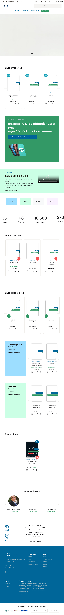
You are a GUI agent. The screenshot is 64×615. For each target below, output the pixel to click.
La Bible (50, 95)
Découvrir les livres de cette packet (22, 137)
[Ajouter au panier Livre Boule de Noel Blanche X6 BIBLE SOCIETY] (47, 414)
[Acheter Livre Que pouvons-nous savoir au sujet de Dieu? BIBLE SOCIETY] (36, 351)
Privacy (7, 586)
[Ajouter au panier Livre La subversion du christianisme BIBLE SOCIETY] (8, 103)
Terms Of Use (8, 583)
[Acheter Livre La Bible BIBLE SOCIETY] (51, 83)
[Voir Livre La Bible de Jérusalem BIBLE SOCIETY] (14, 328)
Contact (45, 566)
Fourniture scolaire (33, 564)
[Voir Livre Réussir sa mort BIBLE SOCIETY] (14, 271)
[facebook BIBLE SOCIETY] (22, 1)
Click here (8, 40)
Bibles (17, 10)
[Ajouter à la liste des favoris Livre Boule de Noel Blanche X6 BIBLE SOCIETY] (55, 414)
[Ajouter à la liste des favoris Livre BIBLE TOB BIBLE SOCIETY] (36, 271)
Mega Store (45, 11)
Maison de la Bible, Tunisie (33, 459)
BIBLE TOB (32, 262)
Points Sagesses (13, 260)
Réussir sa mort (13, 262)
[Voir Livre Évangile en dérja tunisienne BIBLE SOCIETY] (33, 470)
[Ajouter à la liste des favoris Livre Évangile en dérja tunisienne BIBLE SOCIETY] (36, 470)
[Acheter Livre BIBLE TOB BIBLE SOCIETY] (32, 251)
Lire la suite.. (22, 594)
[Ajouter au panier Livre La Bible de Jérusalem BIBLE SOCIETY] (8, 328)
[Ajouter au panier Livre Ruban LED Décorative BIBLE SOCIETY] (31, 414)
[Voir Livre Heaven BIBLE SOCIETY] (52, 371)
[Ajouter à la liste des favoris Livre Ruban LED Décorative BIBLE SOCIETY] (40, 414)
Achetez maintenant (15, 352)
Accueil (44, 556)
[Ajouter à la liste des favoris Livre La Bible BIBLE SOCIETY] (55, 103)
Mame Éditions (32, 93)
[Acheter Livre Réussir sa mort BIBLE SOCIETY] (13, 251)
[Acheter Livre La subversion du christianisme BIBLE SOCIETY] (13, 83)
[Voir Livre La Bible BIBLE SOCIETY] (52, 103)
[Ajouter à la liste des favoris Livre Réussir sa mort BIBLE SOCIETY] (17, 271)
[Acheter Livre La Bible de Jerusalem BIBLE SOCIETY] (51, 251)
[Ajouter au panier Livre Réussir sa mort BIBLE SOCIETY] (8, 271)
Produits (45, 561)
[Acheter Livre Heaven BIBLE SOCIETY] (51, 351)
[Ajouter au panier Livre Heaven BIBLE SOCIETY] (47, 372)
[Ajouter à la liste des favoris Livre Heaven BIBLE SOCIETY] (55, 371)
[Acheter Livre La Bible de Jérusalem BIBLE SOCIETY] (13, 308)
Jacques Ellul (13, 99)
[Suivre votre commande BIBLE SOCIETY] (50, 1)
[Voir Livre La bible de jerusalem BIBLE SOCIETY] (33, 328)
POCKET (51, 260)
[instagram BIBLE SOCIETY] (17, 1)
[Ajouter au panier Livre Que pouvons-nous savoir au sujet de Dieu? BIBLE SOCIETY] (31, 372)
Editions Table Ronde (13, 93)
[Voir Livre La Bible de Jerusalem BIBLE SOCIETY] (52, 271)
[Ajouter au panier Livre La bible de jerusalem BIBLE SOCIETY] (27, 328)
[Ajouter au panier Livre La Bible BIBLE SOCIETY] (46, 103)
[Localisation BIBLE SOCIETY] (46, 1)
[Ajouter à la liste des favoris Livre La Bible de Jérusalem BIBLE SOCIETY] (17, 328)
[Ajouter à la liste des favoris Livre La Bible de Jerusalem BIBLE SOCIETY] (55, 271)
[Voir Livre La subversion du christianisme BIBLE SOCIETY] (14, 103)
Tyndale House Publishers (53, 361)
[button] (53, 1)
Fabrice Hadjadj (13, 266)
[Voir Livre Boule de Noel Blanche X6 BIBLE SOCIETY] (52, 414)
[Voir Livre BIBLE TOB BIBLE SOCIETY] (33, 271)
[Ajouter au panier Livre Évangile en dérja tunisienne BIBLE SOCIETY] (27, 470)
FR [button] (41, 2)
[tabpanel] (32, 29)
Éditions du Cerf (32, 260)
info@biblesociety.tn (10, 565)
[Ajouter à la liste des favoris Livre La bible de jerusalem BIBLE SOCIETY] (36, 328)
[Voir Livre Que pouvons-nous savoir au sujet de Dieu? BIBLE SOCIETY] (37, 371)
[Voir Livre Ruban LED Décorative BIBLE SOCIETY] (37, 414)
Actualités (45, 564)
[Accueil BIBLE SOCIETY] (9, 5)
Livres (24, 10)
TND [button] (36, 2)
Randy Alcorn (51, 367)
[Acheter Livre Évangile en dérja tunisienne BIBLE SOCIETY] (32, 449)
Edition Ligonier (36, 361)
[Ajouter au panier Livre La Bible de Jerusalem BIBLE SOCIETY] (46, 271)
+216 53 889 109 (9, 1)
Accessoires (33, 10)
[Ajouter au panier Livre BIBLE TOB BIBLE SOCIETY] (27, 271)
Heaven (51, 363)
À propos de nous (11, 190)
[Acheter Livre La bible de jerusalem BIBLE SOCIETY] (32, 308)
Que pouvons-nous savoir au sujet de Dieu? (36, 365)
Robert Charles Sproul (36, 367)
